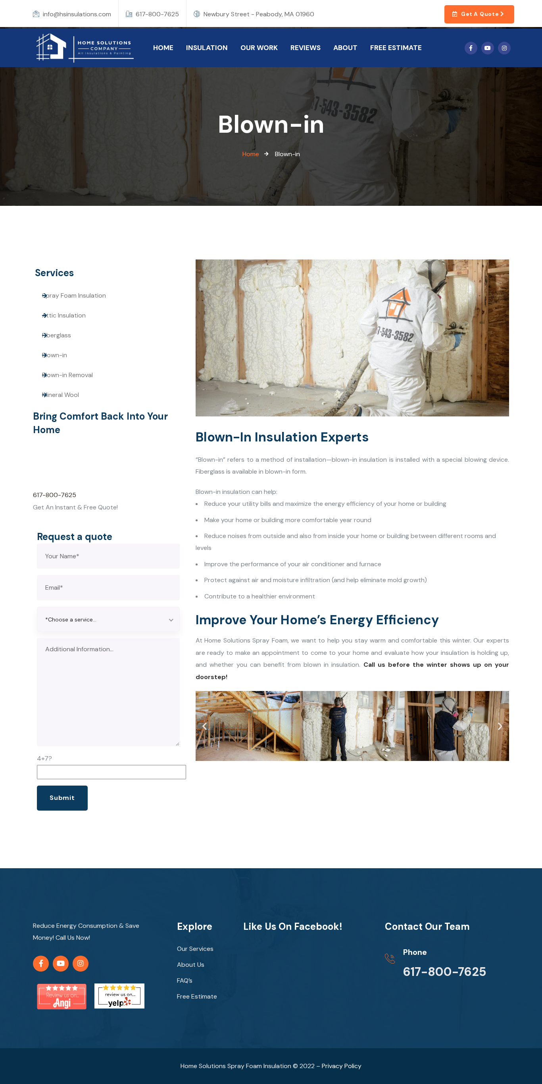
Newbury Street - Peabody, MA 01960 (258, 14)
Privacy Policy (341, 1066)
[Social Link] (471, 48)
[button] (204, 726)
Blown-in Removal (67, 375)
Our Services (195, 949)
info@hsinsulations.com (76, 14)
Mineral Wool (60, 395)
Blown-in (54, 355)
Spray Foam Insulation (74, 295)
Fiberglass (56, 335)
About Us (190, 964)
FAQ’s (184, 980)
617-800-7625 (156, 14)
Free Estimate (197, 996)
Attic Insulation (64, 315)
